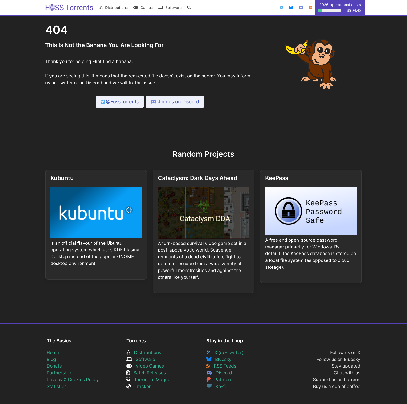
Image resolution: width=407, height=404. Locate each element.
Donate (54, 366)
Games (145, 7)
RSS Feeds (223, 366)
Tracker (141, 386)
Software (172, 7)
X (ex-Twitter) (227, 352)
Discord (222, 373)
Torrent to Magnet (151, 379)
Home (53, 352)
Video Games (148, 366)
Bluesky (222, 359)
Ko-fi (219, 386)
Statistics (57, 386)
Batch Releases (148, 373)
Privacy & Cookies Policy (73, 379)
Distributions (115, 7)
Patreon (221, 379)
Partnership (59, 373)
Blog (51, 359)
